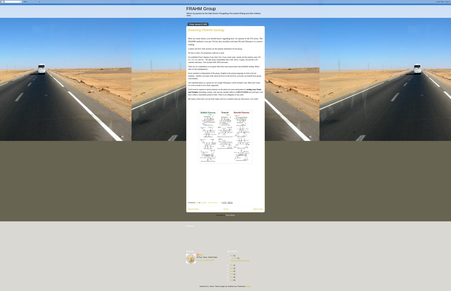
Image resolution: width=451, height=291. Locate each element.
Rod (200, 255)
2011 (231, 274)
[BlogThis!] (225, 203)
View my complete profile (205, 260)
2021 (231, 265)
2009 (231, 280)
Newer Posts (193, 209)
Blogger (248, 286)
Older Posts (258, 209)
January (234, 258)
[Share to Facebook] (229, 203)
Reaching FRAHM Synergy (206, 30)
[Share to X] (227, 203)
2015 (231, 268)
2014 (231, 271)
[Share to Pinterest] (231, 203)
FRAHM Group (201, 8)
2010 (231, 277)
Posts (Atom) (230, 215)
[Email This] (223, 203)
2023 (231, 255)
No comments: (213, 203)
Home (226, 209)
